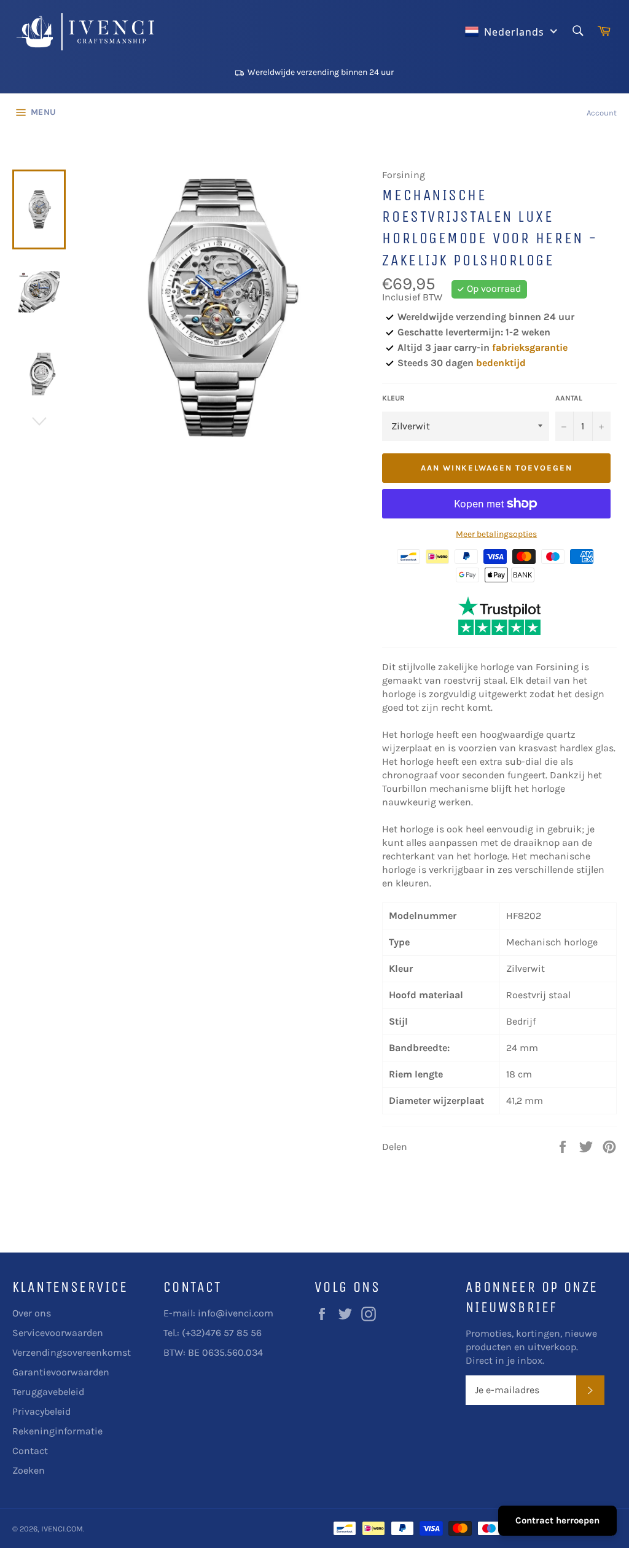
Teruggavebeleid (48, 1392)
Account (602, 112)
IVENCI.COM (62, 1528)
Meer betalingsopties (496, 534)
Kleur (393, 398)
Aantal (568, 398)
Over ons (31, 1313)
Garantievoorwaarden (60, 1372)
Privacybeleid (41, 1411)
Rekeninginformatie (57, 1431)
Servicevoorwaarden (57, 1333)
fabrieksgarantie (530, 347)
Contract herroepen (557, 1520)
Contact (30, 1450)
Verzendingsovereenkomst (71, 1352)
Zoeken (28, 1470)
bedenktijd (501, 363)
